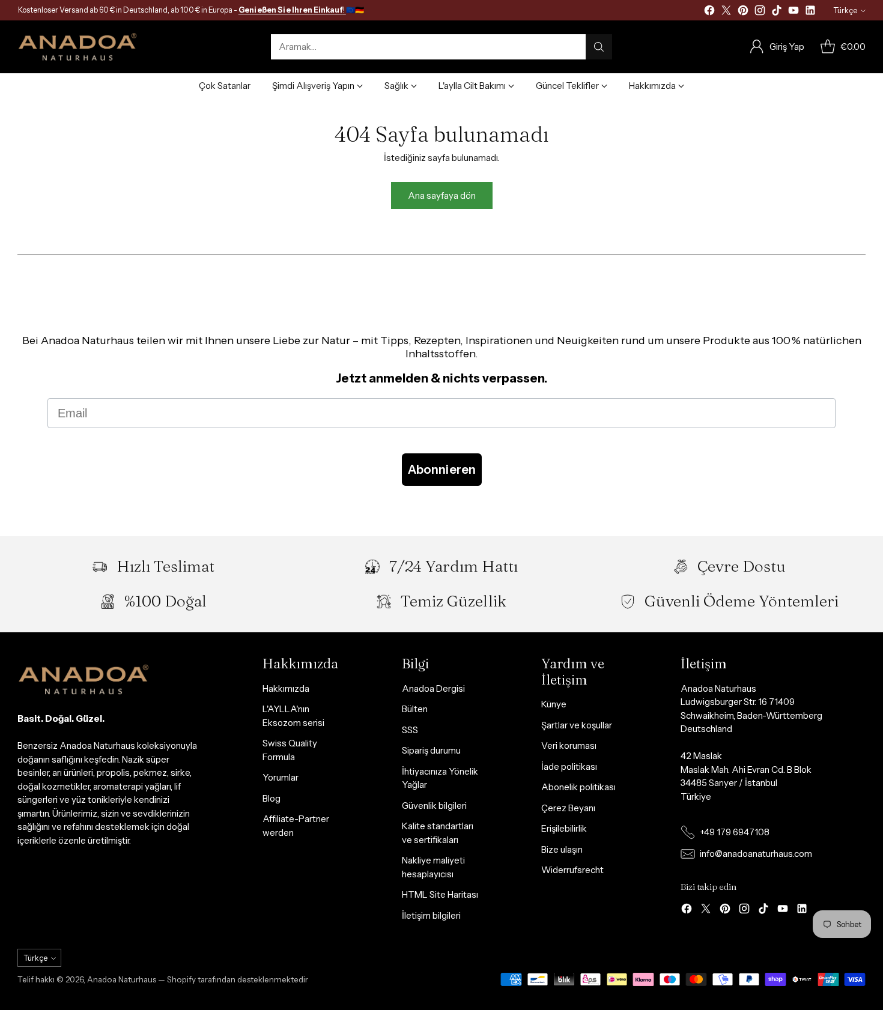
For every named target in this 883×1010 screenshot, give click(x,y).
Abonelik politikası (578, 787)
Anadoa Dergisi (433, 688)
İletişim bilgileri (431, 915)
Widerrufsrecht (572, 869)
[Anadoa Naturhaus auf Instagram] (760, 12)
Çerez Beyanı (568, 808)
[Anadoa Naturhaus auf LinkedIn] (810, 12)
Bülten (415, 709)
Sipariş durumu (431, 750)
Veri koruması (568, 745)
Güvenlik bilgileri (434, 805)
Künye (553, 704)
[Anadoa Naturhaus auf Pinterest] (743, 12)
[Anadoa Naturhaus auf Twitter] (726, 12)
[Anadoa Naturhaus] (77, 47)
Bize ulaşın (562, 849)
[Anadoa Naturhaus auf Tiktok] (777, 12)
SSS (410, 730)
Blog (271, 798)
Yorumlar (280, 777)
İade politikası (569, 766)
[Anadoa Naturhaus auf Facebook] (709, 12)
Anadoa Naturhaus (121, 979)
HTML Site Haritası (440, 894)
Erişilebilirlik (564, 828)
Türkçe (845, 10)
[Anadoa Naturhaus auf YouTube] (793, 12)
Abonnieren (442, 469)
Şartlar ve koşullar (576, 725)
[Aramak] (599, 46)
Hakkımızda (285, 688)
